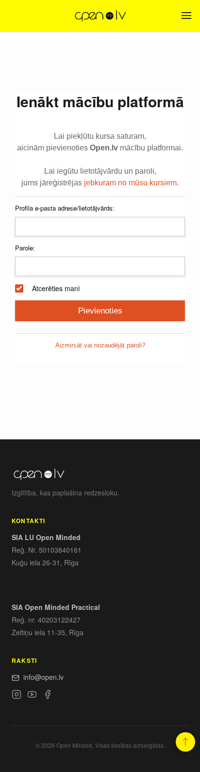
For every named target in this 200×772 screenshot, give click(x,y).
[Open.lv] (100, 15)
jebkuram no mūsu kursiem (130, 183)
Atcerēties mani (56, 288)
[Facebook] (47, 696)
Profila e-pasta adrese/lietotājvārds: (65, 208)
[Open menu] (186, 15)
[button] (185, 742)
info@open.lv (43, 677)
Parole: (25, 247)
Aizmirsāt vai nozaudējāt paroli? (100, 345)
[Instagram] (16, 696)
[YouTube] (32, 696)
